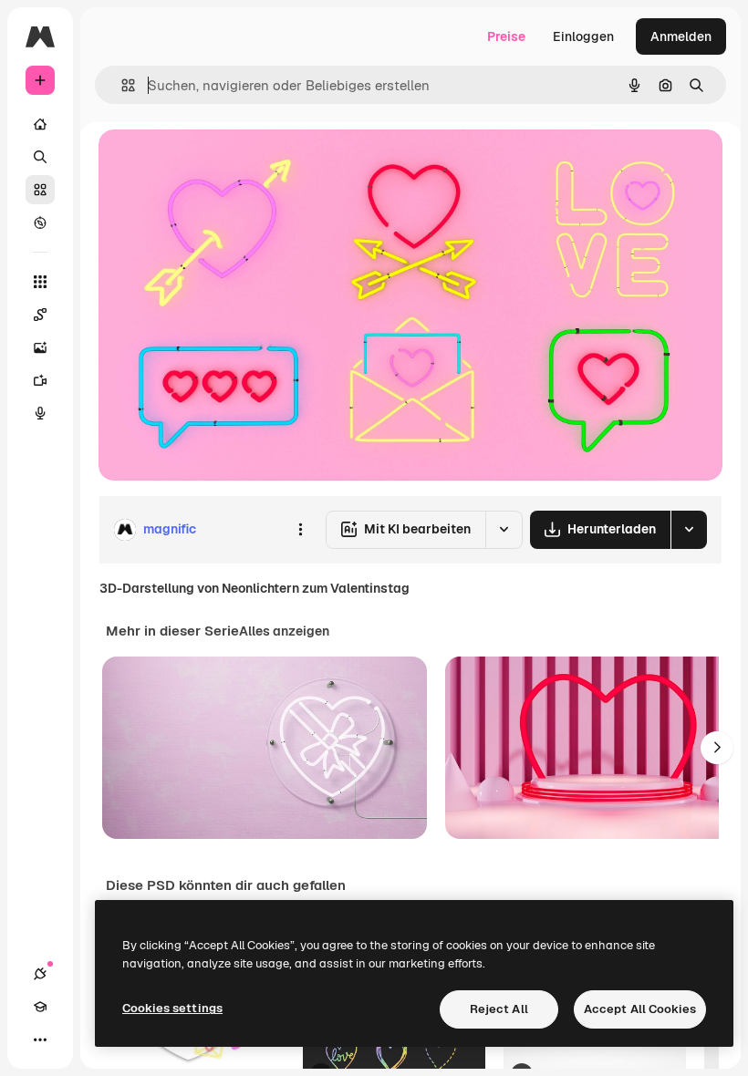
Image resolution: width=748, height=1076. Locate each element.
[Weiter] (717, 748)
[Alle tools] (40, 281)
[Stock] (40, 189)
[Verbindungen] (40, 973)
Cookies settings (172, 1008)
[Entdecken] (40, 222)
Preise (506, 36)
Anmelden (681, 36)
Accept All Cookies (640, 1009)
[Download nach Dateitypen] (688, 530)
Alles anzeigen (284, 631)
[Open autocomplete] (121, 85)
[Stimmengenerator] (40, 413)
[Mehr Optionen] (300, 530)
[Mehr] (40, 1039)
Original (215, 163)
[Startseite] (40, 124)
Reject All (499, 1009)
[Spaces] (40, 314)
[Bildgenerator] (40, 347)
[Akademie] (40, 1006)
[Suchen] (40, 156)
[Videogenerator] (40, 380)
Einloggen (583, 36)
